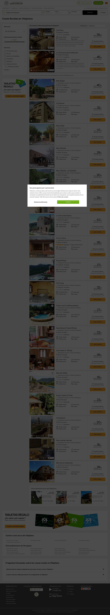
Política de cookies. (62, 197)
